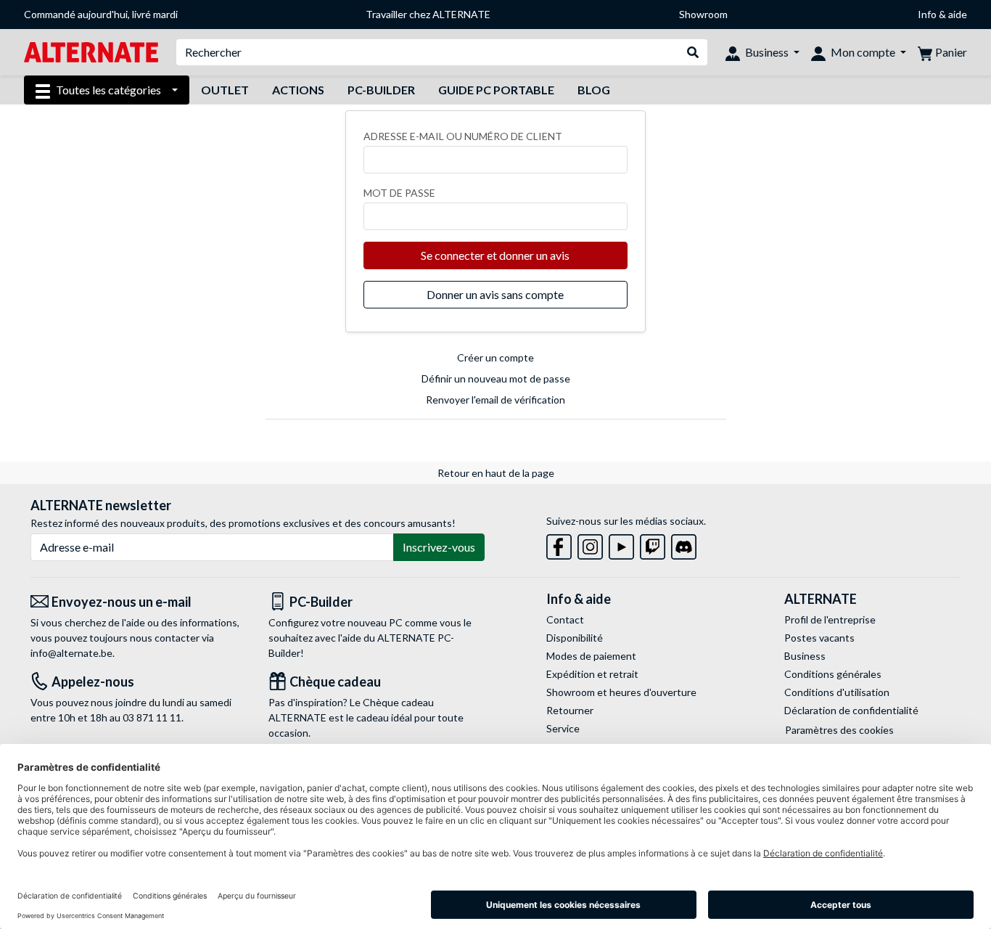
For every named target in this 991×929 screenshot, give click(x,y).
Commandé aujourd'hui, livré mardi (101, 14)
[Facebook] (559, 544)
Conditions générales (832, 674)
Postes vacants (819, 637)
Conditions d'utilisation (836, 692)
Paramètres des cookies (839, 730)
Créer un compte (495, 357)
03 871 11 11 (152, 717)
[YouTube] (621, 544)
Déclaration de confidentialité (851, 710)
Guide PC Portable (496, 90)
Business (805, 656)
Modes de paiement (591, 656)
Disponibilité (574, 637)
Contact (565, 619)
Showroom (703, 14)
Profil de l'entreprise (830, 619)
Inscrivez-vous (439, 547)
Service (563, 728)
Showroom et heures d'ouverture (621, 692)
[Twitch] (652, 544)
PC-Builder (381, 90)
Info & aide (942, 14)
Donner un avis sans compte (495, 294)
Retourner (569, 710)
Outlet (225, 90)
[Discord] (683, 544)
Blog (593, 90)
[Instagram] (590, 544)
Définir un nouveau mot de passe (496, 378)
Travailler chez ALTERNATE (428, 14)
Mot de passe (399, 193)
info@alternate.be (71, 653)
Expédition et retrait (592, 674)
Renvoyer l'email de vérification (495, 399)
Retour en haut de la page (495, 473)
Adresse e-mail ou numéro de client (462, 136)
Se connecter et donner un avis (495, 255)
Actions (298, 90)
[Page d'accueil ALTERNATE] (91, 51)
